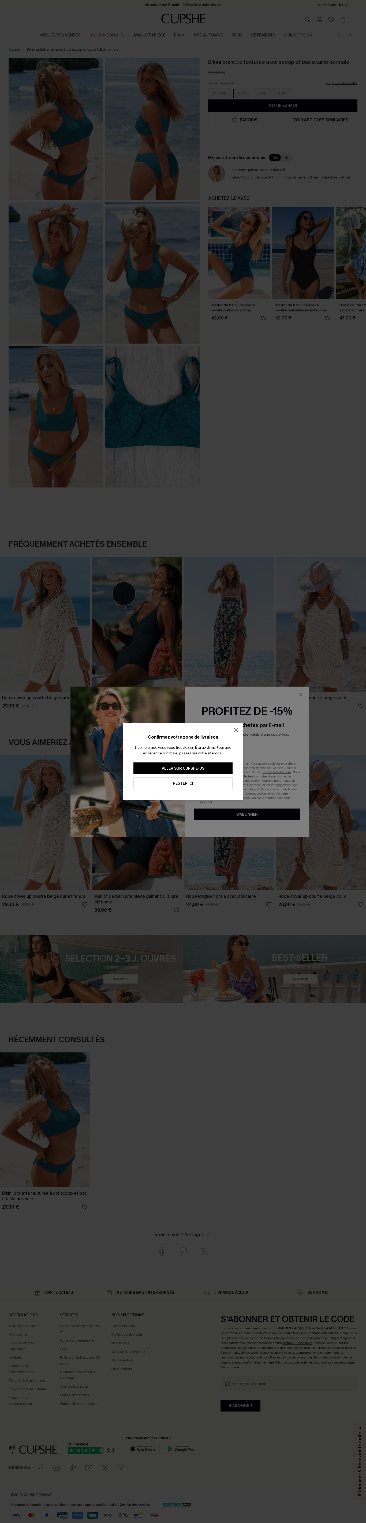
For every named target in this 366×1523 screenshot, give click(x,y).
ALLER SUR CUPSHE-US (183, 768)
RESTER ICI (183, 783)
